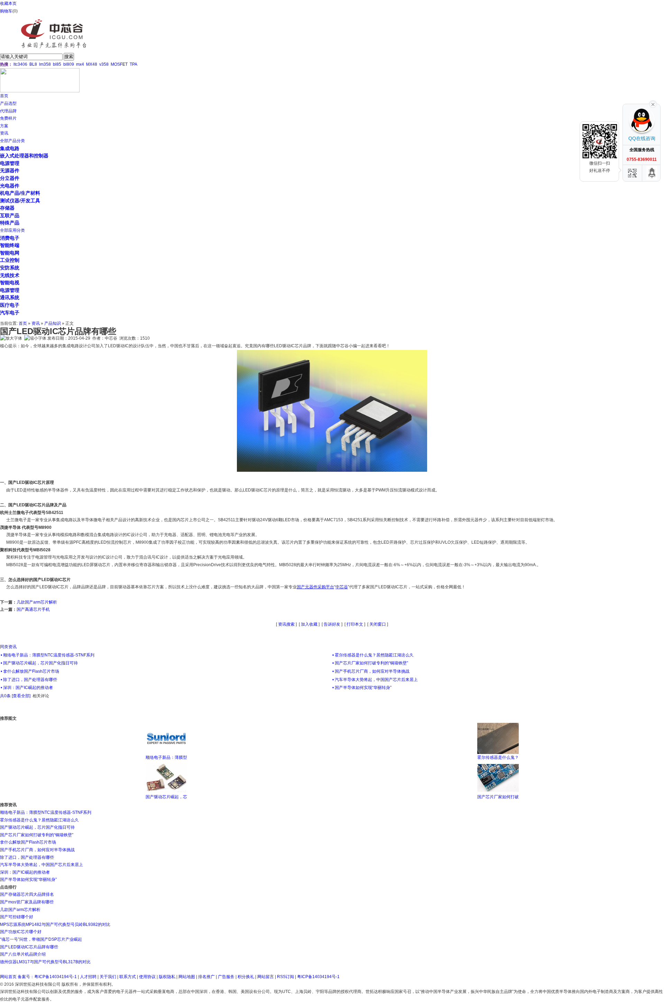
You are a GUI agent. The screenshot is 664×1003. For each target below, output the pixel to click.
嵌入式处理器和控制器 (24, 155)
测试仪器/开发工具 (20, 200)
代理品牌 (8, 111)
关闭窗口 (377, 624)
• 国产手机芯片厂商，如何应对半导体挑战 (370, 671)
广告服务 (226, 976)
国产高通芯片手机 (33, 609)
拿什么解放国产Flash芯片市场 (28, 842)
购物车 (6, 11)
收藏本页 (8, 3)
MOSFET (119, 64)
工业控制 (9, 260)
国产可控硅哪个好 (16, 916)
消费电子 (9, 238)
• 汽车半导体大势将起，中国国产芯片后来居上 (375, 679)
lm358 (45, 64)
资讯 (4, 133)
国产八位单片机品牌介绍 (23, 954)
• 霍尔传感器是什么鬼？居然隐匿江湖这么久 (373, 655)
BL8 (33, 64)
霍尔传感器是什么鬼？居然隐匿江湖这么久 (39, 820)
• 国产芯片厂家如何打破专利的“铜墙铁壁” (370, 663)
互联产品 (9, 215)
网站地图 (186, 976)
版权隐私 (167, 976)
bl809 (68, 64)
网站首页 (8, 976)
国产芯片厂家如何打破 (498, 796)
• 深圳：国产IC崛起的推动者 (27, 687)
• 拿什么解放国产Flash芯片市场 (30, 671)
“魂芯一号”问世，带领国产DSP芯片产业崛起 (41, 939)
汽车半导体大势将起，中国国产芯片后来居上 (41, 864)
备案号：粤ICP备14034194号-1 (47, 976)
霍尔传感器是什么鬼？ (498, 757)
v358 (104, 64)
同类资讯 (8, 646)
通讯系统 (9, 297)
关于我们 (108, 976)
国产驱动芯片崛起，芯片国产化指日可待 (37, 827)
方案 (4, 125)
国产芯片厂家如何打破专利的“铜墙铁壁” (36, 834)
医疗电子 (9, 305)
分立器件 (9, 178)
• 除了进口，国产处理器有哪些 (29, 679)
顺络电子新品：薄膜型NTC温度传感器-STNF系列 (45, 812)
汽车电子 (9, 312)
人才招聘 (88, 976)
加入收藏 (309, 624)
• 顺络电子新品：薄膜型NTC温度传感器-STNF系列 (47, 655)
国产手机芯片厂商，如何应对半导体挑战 (37, 849)
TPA (133, 64)
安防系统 (9, 267)
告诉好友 (332, 624)
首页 (4, 95)
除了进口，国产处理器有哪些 (27, 857)
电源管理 (9, 163)
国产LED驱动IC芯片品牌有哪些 (29, 947)
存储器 (7, 208)
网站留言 (265, 976)
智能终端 (9, 245)
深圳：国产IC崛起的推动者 (25, 872)
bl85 (57, 64)
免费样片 (8, 118)
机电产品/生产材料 (20, 193)
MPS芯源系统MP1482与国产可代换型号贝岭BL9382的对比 (55, 924)
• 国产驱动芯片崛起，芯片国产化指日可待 (39, 663)
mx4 (80, 64)
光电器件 (9, 185)
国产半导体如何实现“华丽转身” (28, 879)
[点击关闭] (653, 104)
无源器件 (9, 170)
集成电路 (9, 148)
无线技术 (9, 275)
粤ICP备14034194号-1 (318, 976)
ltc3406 (20, 64)
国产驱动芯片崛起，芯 (166, 796)
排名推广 (206, 976)
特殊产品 (9, 223)
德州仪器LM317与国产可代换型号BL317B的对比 (45, 961)
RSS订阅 (285, 976)
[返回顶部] (652, 173)
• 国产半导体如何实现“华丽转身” (361, 687)
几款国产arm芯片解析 (37, 602)
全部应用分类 (12, 230)
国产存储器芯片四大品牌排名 (27, 894)
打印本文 (355, 624)
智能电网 (9, 253)
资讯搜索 (286, 624)
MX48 (91, 64)
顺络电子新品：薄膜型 (166, 757)
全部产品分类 (12, 140)
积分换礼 (246, 976)
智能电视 (9, 282)
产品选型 (8, 103)
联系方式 (127, 976)
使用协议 (147, 976)
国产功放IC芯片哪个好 (21, 931)
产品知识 (52, 323)
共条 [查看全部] (15, 695)
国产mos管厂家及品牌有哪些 (27, 902)
